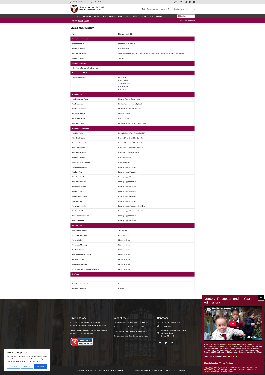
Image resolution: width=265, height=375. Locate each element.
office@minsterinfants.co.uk (170, 322)
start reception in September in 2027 (220, 346)
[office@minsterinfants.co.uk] (159, 322)
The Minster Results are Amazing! (125, 322)
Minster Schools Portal (142, 370)
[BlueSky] (166, 342)
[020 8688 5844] (159, 326)
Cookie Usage (157, 370)
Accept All (40, 366)
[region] (27, 360)
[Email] (194, 2)
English (183, 16)
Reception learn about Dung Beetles (126, 336)
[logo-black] (88, 9)
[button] (193, 9)
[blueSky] (190, 2)
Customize (13, 366)
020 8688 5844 (166, 326)
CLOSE (261, 297)
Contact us (181, 370)
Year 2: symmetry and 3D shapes (125, 327)
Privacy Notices (169, 370)
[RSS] (186, 2)
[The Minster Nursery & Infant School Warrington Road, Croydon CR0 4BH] (159, 333)
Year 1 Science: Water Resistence (125, 331)
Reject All (27, 366)
